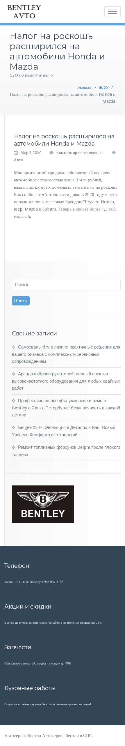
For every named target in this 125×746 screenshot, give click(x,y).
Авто (18, 160)
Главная (83, 87)
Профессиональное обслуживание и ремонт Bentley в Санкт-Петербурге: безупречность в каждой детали (66, 408)
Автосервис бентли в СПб (67, 735)
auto (103, 87)
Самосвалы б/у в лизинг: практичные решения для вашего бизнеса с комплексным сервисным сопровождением (66, 354)
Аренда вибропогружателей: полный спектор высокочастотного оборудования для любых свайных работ (66, 381)
